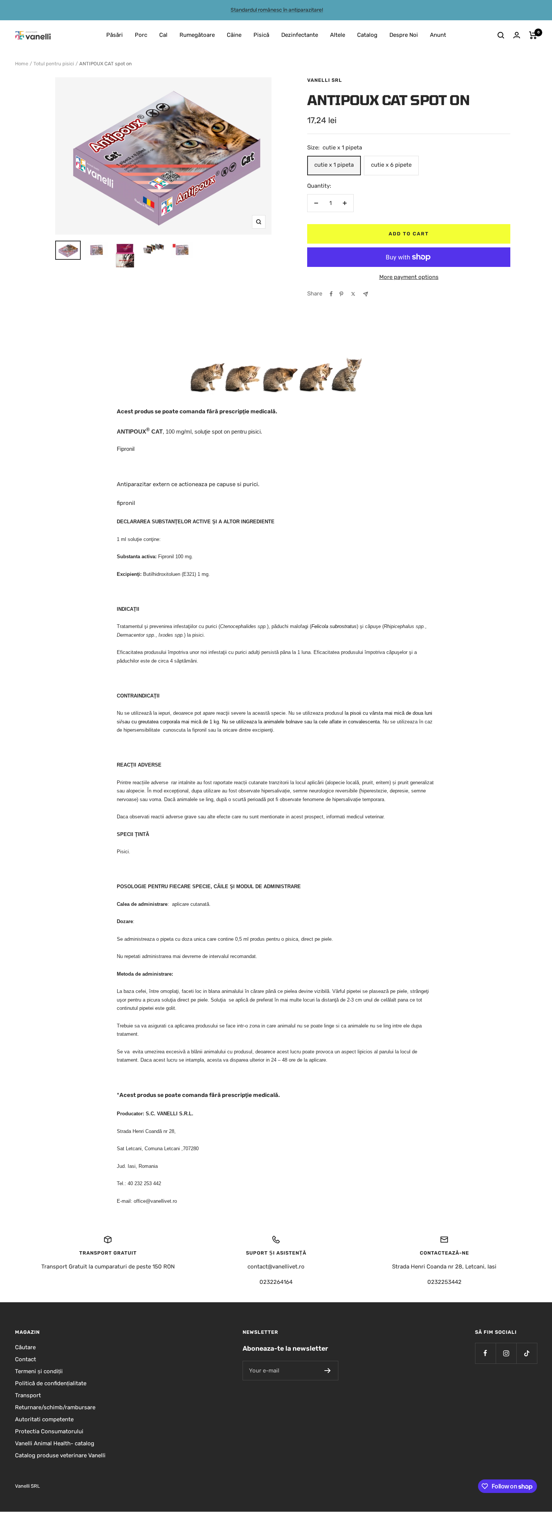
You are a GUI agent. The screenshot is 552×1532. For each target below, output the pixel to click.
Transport (28, 1395)
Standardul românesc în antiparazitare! (277, 10)
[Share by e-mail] (365, 294)
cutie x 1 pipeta (334, 164)
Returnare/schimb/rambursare (55, 1407)
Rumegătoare (197, 35)
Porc (141, 35)
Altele (337, 35)
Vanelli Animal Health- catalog (54, 1443)
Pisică (261, 35)
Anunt (438, 35)
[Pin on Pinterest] (341, 294)
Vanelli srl (324, 80)
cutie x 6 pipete (391, 164)
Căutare (25, 1347)
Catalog (367, 35)
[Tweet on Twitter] (353, 294)
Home (21, 63)
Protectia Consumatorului (49, 1431)
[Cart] (533, 35)
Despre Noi (403, 35)
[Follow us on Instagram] (506, 1353)
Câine (234, 35)
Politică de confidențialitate (50, 1383)
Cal (163, 35)
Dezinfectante (299, 35)
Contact (25, 1359)
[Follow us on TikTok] (526, 1353)
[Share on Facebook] (331, 294)
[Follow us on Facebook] (485, 1353)
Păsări (114, 35)
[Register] (327, 1370)
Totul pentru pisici (53, 63)
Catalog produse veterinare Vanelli (60, 1455)
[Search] (501, 35)
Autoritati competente (44, 1419)
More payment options (409, 277)
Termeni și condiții (39, 1371)
